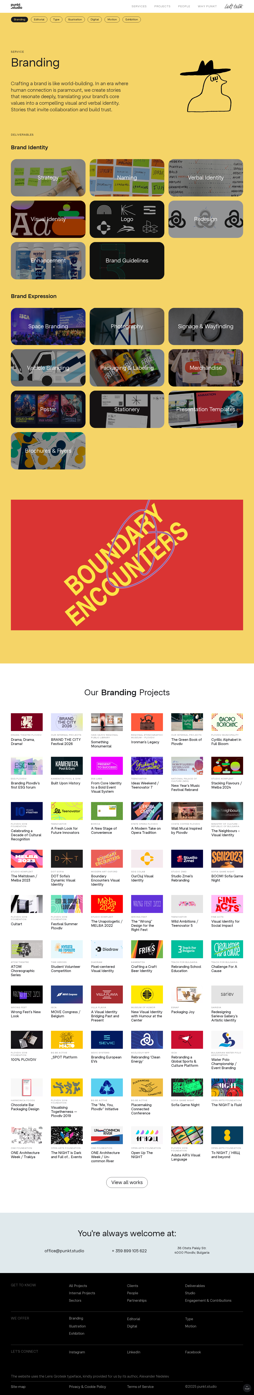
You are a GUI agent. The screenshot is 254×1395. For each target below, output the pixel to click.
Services (139, 6)
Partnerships (137, 1301)
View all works (127, 1182)
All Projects (78, 1286)
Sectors (75, 1301)
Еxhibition (131, 19)
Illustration (75, 19)
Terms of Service (140, 1387)
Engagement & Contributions (208, 1301)
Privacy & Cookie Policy (87, 1387)
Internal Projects (82, 1293)
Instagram (77, 1352)
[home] (16, 6)
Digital (95, 19)
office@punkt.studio (64, 1251)
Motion (112, 19)
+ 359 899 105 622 (129, 1251)
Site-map (18, 1387)
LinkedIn (133, 1352)
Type (56, 19)
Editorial (39, 19)
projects (162, 6)
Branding (19, 19)
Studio (190, 1293)
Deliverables (195, 1286)
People (132, 1293)
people (184, 6)
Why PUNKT (207, 6)
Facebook (193, 1352)
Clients (132, 1286)
